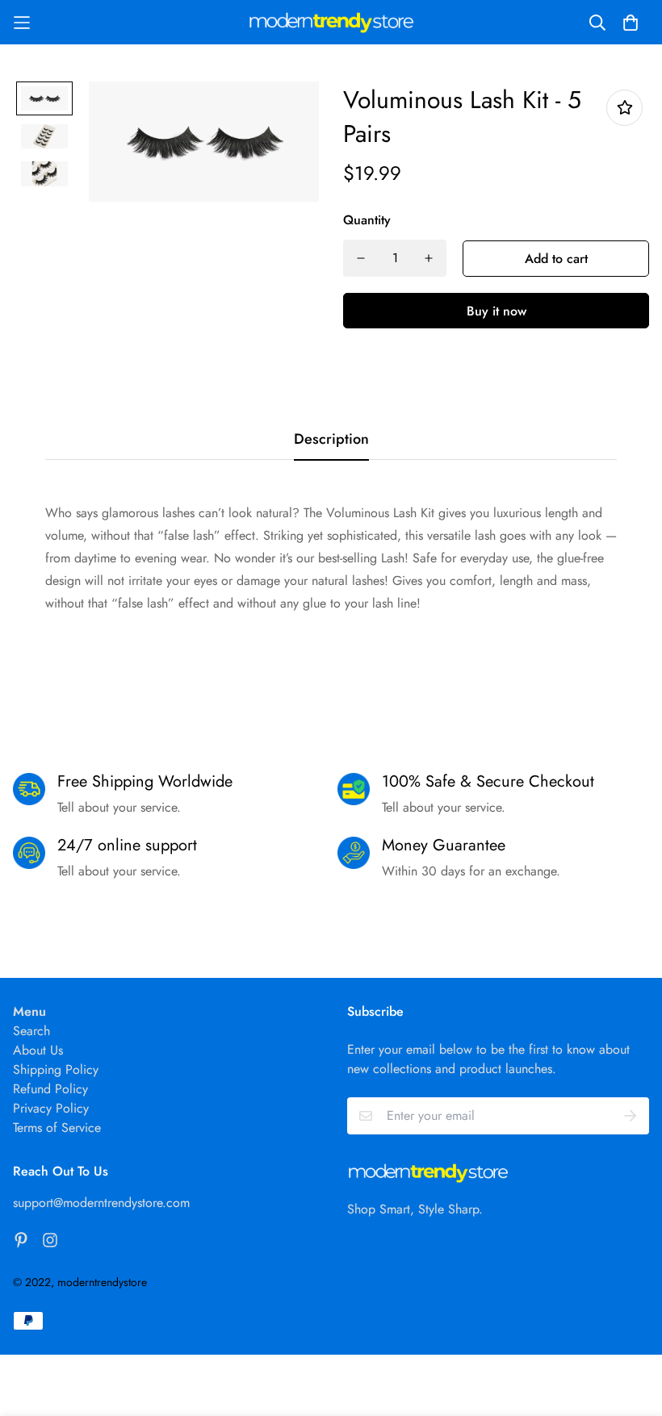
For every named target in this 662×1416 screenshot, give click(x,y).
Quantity (367, 220)
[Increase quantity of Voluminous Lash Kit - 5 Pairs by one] (428, 258)
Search (31, 1030)
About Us (38, 1050)
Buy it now (496, 311)
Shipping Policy (55, 1069)
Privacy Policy (51, 1108)
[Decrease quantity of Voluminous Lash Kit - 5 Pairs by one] (361, 258)
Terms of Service (57, 1127)
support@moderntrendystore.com (101, 1202)
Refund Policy (50, 1089)
